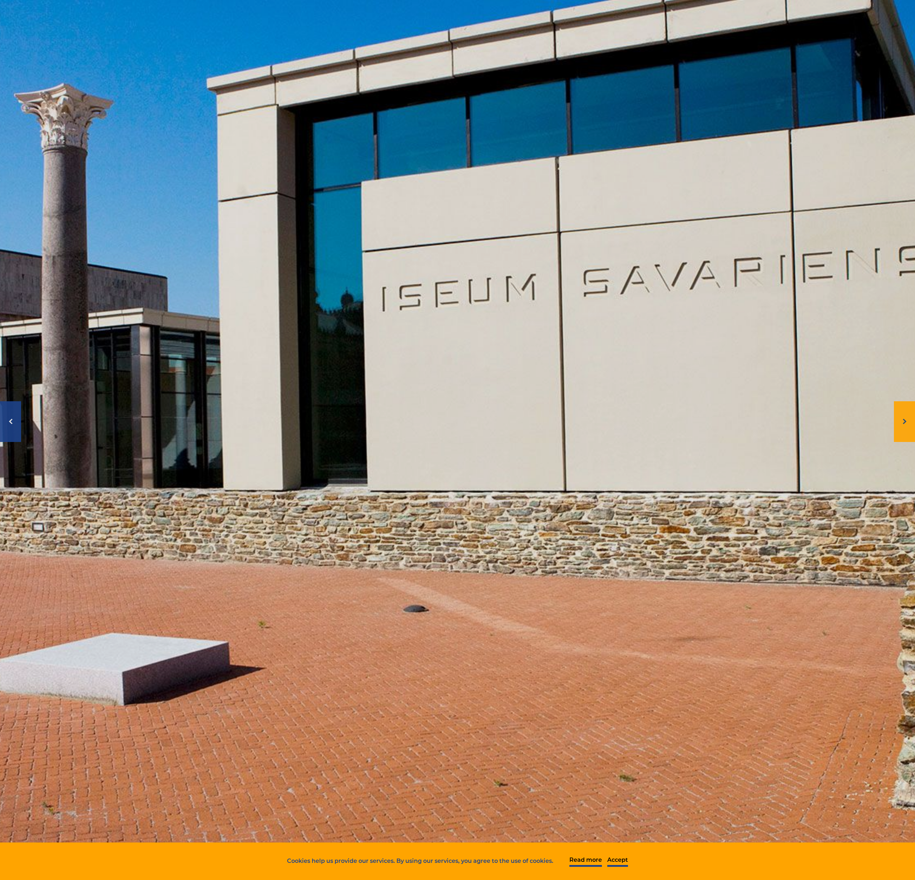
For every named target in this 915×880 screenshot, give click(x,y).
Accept (617, 860)
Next (904, 421)
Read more (585, 860)
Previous (10, 421)
